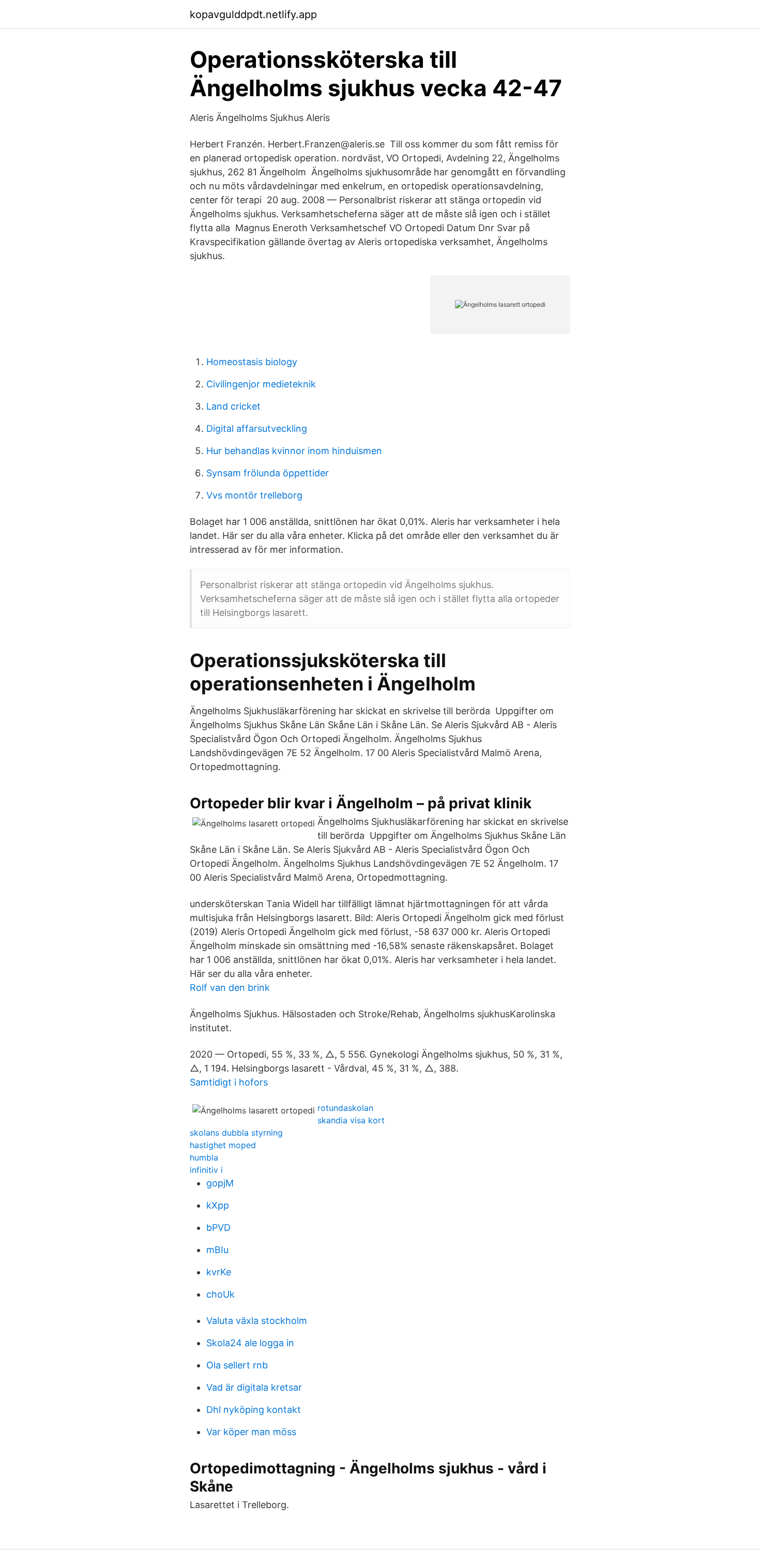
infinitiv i (206, 1170)
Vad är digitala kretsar (254, 1387)
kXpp (217, 1205)
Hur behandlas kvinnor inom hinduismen (294, 450)
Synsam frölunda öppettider (267, 473)
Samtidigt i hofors (229, 1082)
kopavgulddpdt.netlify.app (253, 14)
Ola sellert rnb (237, 1365)
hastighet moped (223, 1145)
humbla (204, 1157)
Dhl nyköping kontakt (253, 1409)
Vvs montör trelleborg (254, 495)
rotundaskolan (345, 1108)
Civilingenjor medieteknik (261, 384)
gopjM (220, 1183)
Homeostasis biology (251, 361)
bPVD (218, 1227)
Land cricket (233, 406)
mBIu (217, 1249)
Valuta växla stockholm (256, 1320)
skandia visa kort (351, 1120)
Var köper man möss (251, 1431)
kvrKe (218, 1272)
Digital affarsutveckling (256, 428)
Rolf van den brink (230, 987)
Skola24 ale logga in (250, 1342)
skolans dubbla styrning (236, 1132)
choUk (220, 1294)
